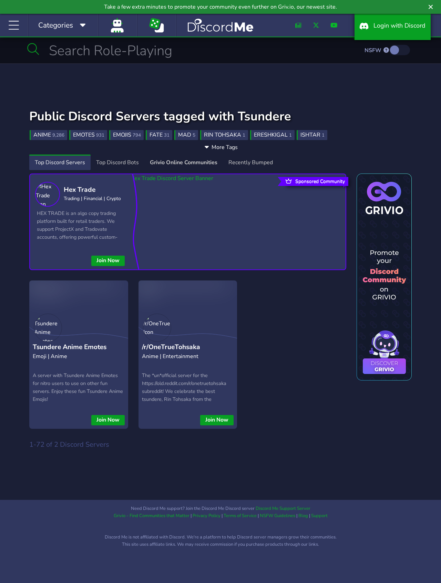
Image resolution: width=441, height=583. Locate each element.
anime (48, 135)
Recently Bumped (250, 162)
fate (160, 135)
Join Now (108, 260)
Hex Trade (79, 189)
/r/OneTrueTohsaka (171, 347)
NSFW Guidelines (277, 516)
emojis (127, 135)
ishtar (312, 135)
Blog (303, 516)
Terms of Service (240, 516)
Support (319, 516)
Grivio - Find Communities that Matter (151, 516)
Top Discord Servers (60, 162)
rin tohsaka (224, 135)
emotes (88, 135)
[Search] (33, 49)
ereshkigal (273, 135)
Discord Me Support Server (283, 508)
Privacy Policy (206, 516)
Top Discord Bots (117, 162)
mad (186, 135)
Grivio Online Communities (183, 162)
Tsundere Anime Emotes (69, 347)
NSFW (374, 50)
